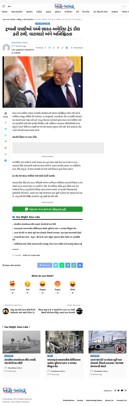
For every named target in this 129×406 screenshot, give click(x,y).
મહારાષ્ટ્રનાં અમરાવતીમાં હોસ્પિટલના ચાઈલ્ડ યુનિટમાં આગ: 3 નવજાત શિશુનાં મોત (45, 228)
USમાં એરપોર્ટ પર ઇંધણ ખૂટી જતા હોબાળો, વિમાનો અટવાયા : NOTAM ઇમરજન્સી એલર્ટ (47, 232)
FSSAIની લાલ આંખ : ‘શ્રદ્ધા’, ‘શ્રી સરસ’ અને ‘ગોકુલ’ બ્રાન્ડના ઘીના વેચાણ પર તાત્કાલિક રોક (46, 238)
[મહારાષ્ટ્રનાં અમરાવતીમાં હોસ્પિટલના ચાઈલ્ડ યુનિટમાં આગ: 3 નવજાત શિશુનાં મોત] (64, 342)
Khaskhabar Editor (20, 42)
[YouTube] (122, 390)
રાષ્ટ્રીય (47, 24)
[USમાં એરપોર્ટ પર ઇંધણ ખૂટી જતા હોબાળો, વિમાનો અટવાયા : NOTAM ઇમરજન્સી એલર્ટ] (107, 342)
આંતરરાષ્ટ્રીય (39, 24)
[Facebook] (115, 390)
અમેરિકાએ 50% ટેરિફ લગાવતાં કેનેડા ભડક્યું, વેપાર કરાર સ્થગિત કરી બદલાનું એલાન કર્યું (48, 243)
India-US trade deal (31, 255)
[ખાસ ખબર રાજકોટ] (64, 6)
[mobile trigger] (5, 6)
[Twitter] (118, 390)
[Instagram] (125, 390)
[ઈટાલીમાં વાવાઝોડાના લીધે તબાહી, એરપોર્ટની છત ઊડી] (21, 342)
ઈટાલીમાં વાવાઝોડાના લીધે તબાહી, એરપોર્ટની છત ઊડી (35, 224)
